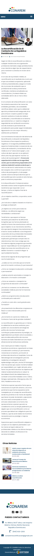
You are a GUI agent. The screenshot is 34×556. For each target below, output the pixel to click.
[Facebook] (13, 512)
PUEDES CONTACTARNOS (17, 517)
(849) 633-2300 (18, 532)
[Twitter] (21, 512)
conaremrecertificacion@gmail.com (18, 536)
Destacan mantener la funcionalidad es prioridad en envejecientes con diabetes (21, 468)
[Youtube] (17, 512)
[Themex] (17, 9)
